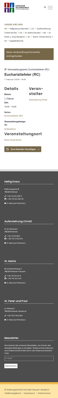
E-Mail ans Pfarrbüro (16, 203)
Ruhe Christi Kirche (13, 139)
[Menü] (50, 7)
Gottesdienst (10, 128)
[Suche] (45, 7)
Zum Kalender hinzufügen (23, 149)
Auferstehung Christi (38, 99)
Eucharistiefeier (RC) (13, 115)
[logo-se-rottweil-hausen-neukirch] (24, 7)
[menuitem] (45, 7)
